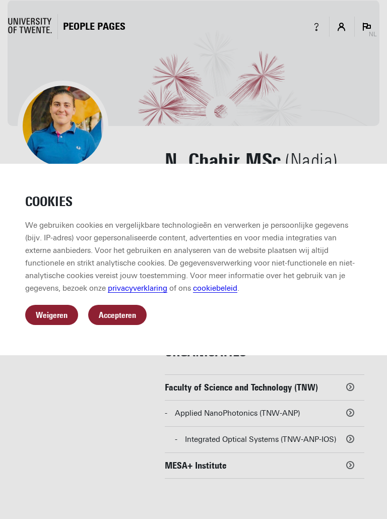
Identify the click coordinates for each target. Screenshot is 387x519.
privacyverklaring (137, 288)
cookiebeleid (215, 288)
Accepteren (117, 315)
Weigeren (52, 315)
